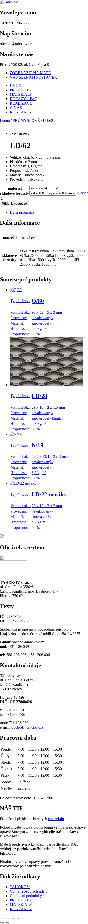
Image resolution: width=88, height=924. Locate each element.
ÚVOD (16, 85)
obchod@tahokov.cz (27, 727)
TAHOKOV (20, 887)
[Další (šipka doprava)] (7, 923)
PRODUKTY (21, 90)
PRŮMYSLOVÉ (26, 120)
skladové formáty (14, 193)
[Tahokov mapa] (2, 537)
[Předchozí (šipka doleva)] (2, 923)
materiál (15, 188)
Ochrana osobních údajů (28, 891)
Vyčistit (82, 193)
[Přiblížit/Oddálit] (2, 918)
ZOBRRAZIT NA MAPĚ (30, 73)
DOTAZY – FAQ (24, 99)
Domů (5, 120)
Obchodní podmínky (26, 896)
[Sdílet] (12, 918)
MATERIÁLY (21, 94)
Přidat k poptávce (14, 203)
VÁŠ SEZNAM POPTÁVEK (33, 77)
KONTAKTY (21, 112)
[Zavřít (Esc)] (17, 918)
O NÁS (16, 108)
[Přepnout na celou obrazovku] (7, 918)
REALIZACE (21, 103)
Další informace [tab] (22, 212)
